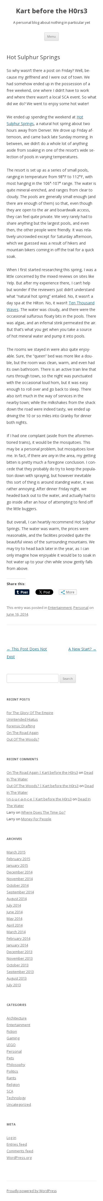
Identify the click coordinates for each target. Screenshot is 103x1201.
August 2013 (17, 978)
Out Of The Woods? (23, 739)
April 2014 (15, 925)
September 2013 (20, 971)
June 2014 (15, 911)
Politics (12, 1071)
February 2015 (18, 858)
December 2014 (19, 872)
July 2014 (14, 905)
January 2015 (17, 865)
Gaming (13, 1038)
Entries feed (17, 1144)
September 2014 (20, 891)
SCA (10, 1091)
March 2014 (16, 931)
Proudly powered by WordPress (32, 1191)
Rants (11, 1077)
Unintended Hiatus (22, 719)
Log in (11, 1137)
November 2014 (20, 878)
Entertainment (60, 607)
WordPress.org (19, 1157)
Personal (80, 607)
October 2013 (18, 965)
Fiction (12, 1031)
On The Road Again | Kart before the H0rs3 (42, 772)
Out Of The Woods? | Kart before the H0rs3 (43, 785)
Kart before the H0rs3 (51, 11)
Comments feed (20, 1150)
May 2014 (14, 918)
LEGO (11, 1044)
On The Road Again (22, 732)
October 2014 (18, 885)
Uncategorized (19, 1104)
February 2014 (18, 938)
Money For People (36, 818)
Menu (51, 36)
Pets (10, 1057)
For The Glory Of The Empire (30, 712)
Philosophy (16, 1064)
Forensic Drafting (21, 725)
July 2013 (14, 984)
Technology (16, 1097)
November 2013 (20, 958)
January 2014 (17, 945)
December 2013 (19, 951)
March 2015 (16, 852)
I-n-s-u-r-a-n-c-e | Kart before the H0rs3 (39, 799)
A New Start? (82, 649)
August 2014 (17, 898)
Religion (13, 1084)
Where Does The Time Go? (43, 812)
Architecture (17, 1018)
